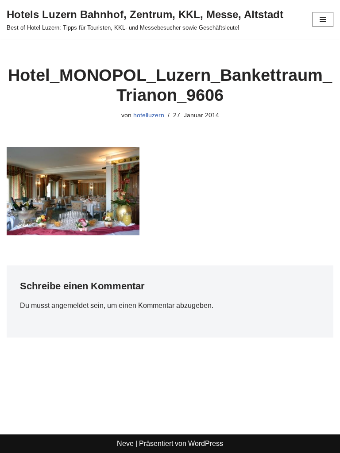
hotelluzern (148, 115)
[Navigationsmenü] (323, 19)
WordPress (205, 443)
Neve (125, 443)
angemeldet (70, 305)
